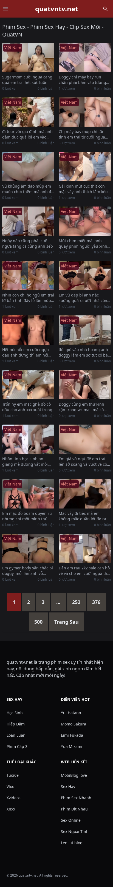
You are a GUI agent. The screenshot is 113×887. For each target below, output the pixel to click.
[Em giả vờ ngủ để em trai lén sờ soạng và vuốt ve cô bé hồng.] (85, 439)
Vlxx (10, 786)
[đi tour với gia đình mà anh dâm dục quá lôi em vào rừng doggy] (28, 112)
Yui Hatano (71, 712)
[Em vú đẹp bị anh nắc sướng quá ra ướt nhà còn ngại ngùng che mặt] (85, 275)
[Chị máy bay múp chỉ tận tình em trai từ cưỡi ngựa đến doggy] (85, 112)
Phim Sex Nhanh (76, 797)
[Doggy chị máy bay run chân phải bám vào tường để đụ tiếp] (85, 57)
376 (96, 602)
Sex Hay (68, 786)
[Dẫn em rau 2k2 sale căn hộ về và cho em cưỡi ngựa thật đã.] (85, 548)
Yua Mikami (71, 746)
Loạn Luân (16, 735)
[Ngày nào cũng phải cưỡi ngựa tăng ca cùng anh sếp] (28, 221)
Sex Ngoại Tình (75, 831)
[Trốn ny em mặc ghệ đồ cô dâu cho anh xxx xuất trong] (28, 384)
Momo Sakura (73, 724)
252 (76, 602)
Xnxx (11, 809)
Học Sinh (15, 712)
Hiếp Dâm (16, 724)
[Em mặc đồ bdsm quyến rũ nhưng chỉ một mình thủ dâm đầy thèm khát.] (28, 494)
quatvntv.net (56, 8)
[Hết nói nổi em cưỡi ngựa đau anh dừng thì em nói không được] (28, 330)
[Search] (105, 8)
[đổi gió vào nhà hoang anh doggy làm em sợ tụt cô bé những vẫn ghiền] (85, 330)
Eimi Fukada (72, 735)
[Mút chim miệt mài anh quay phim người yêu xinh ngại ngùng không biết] (85, 221)
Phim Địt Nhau (74, 809)
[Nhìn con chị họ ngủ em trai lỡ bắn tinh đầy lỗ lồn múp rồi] (28, 275)
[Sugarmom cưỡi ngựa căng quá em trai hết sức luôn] (28, 57)
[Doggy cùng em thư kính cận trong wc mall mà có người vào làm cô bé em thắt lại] (85, 384)
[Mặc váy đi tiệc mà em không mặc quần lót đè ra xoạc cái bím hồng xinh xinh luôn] (85, 494)
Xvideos (14, 797)
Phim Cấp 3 (17, 746)
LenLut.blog (72, 842)
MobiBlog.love (74, 775)
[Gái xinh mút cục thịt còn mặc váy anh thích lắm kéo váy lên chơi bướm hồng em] (85, 166)
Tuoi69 (13, 775)
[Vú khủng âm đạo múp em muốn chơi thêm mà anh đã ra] (28, 166)
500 (38, 621)
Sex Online (71, 820)
